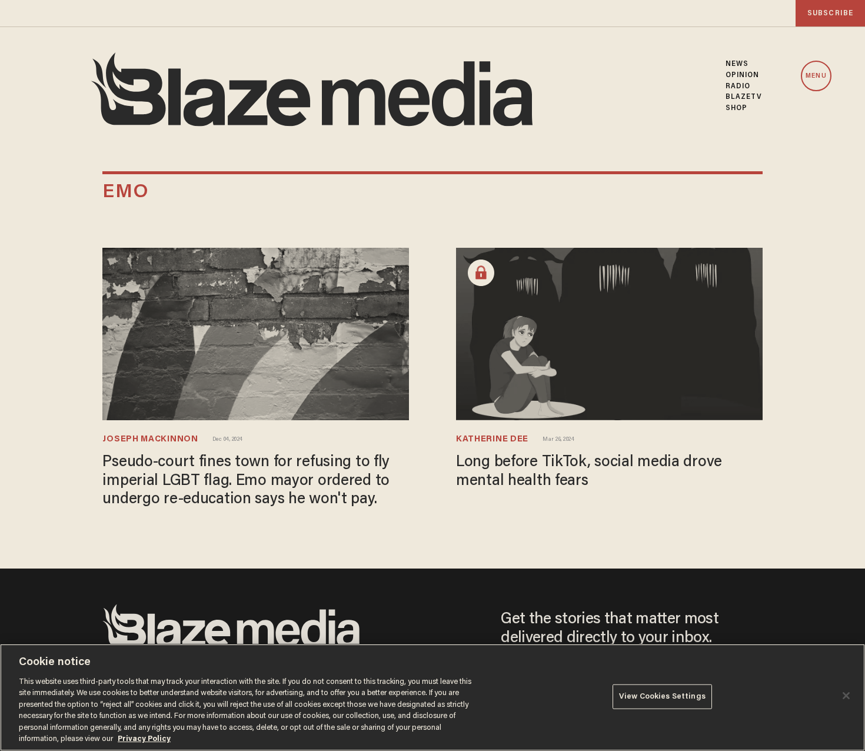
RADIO (738, 86)
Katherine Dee (492, 439)
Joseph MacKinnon (150, 439)
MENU (816, 76)
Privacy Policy (144, 739)
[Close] (846, 696)
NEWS (737, 64)
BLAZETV (744, 97)
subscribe (830, 13)
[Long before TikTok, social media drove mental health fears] (609, 332)
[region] (432, 697)
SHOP (736, 108)
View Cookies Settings (662, 696)
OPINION (743, 75)
